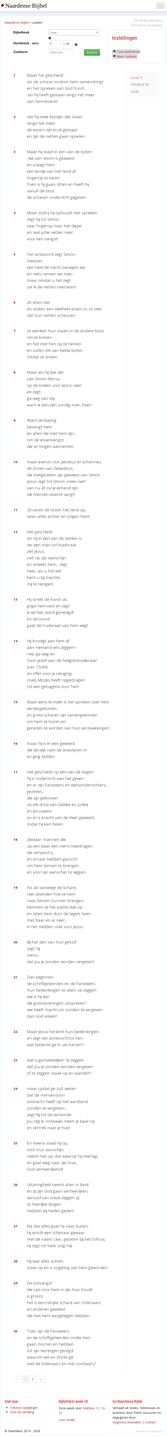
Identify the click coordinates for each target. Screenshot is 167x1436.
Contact (150, 1422)
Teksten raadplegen (24, 1408)
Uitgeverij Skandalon (127, 1422)
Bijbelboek (21, 32)
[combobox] (73, 32)
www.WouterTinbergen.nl (149, 1431)
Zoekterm (20, 52)
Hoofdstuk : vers (25, 43)
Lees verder (67, 1420)
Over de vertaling (22, 1412)
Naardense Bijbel (26, 5)
